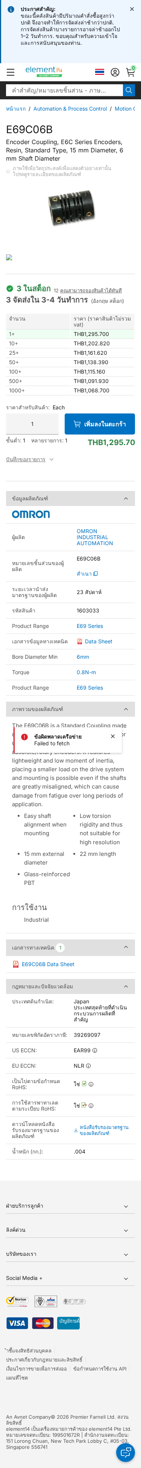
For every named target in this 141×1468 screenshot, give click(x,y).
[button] (10, 72)
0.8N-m (86, 672)
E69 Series (90, 626)
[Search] (129, 90)
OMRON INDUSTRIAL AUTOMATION (95, 537)
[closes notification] (132, 9)
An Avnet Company (28, 1417)
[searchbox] (64, 90)
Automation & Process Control (70, 108)
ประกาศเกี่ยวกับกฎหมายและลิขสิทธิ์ (44, 1360)
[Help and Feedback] (125, 1452)
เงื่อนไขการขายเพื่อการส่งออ (36, 1369)
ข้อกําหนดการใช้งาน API (99, 1369)
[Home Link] (58, 72)
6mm (83, 656)
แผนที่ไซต (17, 1378)
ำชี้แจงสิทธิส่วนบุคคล (29, 1351)
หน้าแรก (16, 108)
